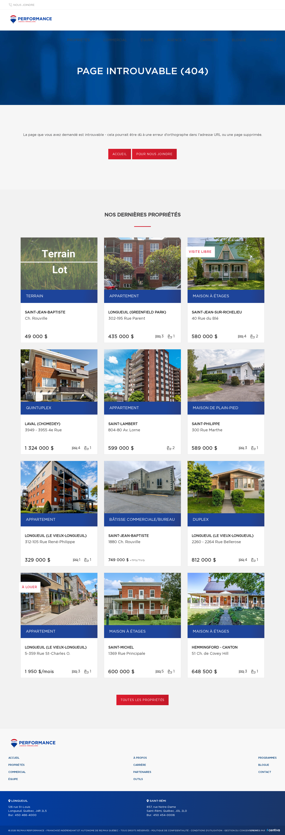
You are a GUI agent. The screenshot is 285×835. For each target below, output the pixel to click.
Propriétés (78, 40)
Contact (268, 40)
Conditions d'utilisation (206, 831)
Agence (174, 40)
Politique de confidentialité (170, 831)
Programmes (267, 758)
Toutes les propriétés (143, 700)
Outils (138, 779)
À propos (140, 758)
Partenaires (142, 772)
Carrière (209, 40)
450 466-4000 (26, 815)
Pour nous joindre (154, 154)
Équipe (147, 40)
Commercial (115, 40)
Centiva (273, 830)
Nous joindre (23, 5)
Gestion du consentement (241, 831)
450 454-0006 (164, 815)
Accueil (119, 154)
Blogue (239, 40)
